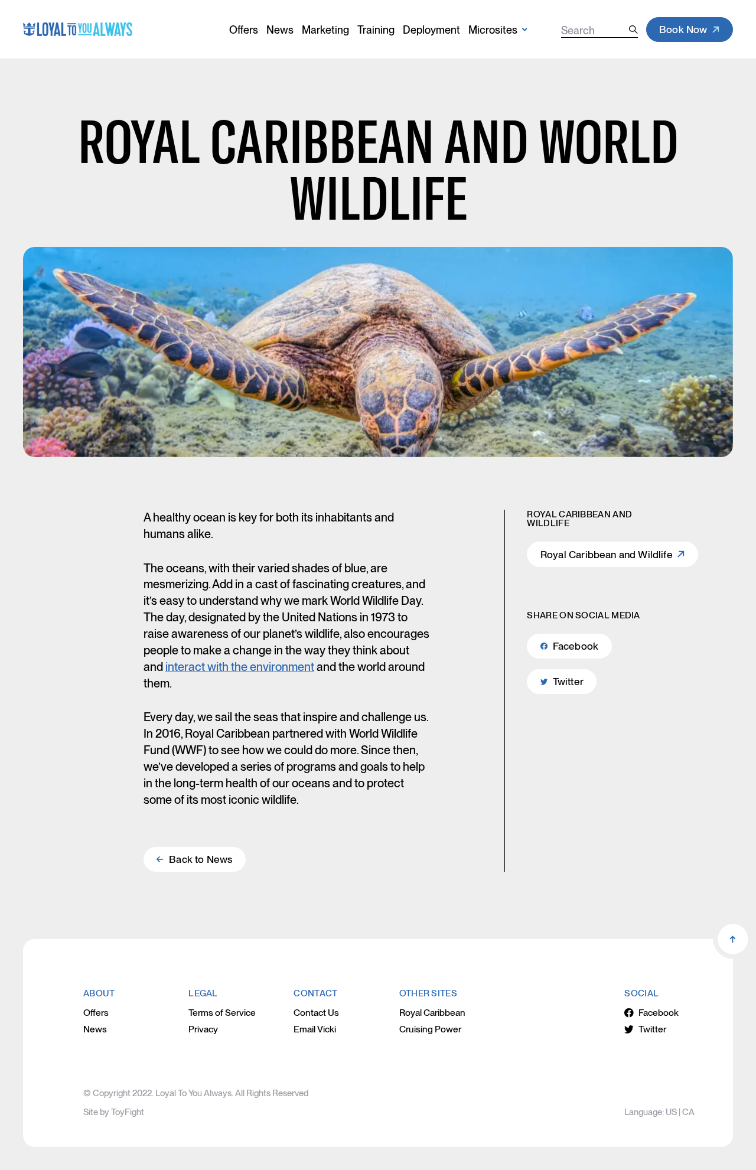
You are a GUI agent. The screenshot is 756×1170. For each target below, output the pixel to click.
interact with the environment (239, 667)
